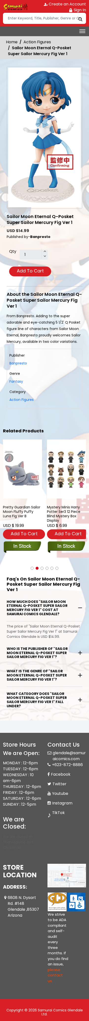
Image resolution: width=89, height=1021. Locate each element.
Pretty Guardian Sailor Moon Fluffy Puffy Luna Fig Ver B (21, 511)
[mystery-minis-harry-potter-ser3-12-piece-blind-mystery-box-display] (66, 469)
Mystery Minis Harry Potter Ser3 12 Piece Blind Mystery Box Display (63, 514)
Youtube (60, 793)
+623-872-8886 (67, 765)
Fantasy (16, 381)
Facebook (60, 774)
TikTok (58, 813)
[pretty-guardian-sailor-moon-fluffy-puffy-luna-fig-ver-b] (22, 469)
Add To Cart (30, 271)
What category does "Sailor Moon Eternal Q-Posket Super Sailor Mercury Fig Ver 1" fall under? (37, 699)
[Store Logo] (15, 6)
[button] (32, 568)
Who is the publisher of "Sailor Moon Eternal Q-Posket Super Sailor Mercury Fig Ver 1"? (37, 653)
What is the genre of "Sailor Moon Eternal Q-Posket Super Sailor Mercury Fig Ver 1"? (37, 675)
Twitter (59, 784)
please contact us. (55, 975)
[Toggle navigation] (82, 31)
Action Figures (37, 42)
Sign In (79, 10)
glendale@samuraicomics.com (69, 756)
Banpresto (18, 363)
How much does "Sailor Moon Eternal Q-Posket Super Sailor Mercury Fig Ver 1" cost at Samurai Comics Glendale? (37, 607)
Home (12, 42)
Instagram (62, 803)
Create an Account (67, 4)
